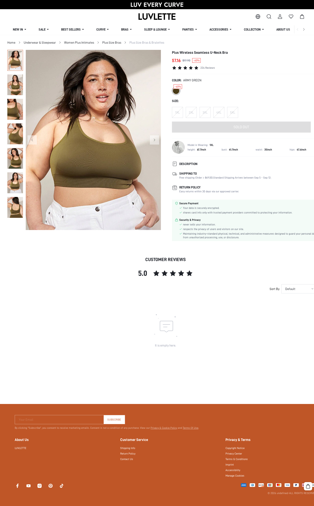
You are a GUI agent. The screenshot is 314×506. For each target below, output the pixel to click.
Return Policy (127, 453)
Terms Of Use (190, 427)
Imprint (230, 464)
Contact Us (126, 459)
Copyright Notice (235, 448)
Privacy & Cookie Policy (164, 427)
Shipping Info (127, 448)
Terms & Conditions (237, 459)
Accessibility (233, 470)
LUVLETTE (20, 448)
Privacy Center (234, 453)
